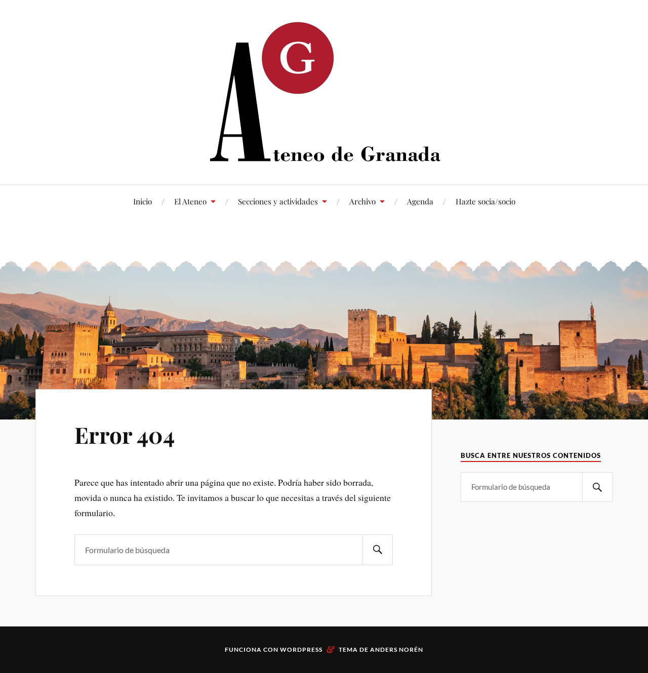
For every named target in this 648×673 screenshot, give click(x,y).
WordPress (301, 649)
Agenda (420, 201)
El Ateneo (190, 201)
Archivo (362, 201)
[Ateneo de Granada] (324, 91)
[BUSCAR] (377, 549)
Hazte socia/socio (485, 201)
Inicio (142, 201)
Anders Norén (396, 649)
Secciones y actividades (278, 201)
